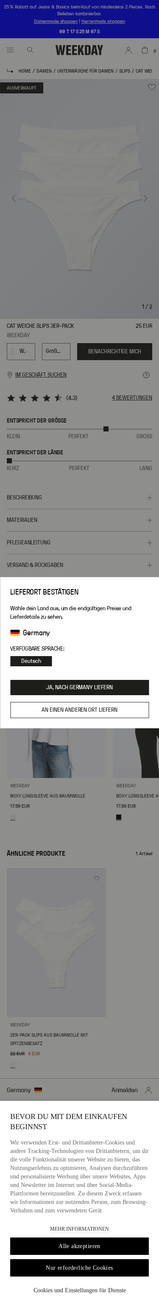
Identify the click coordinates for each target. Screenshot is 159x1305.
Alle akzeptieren (79, 1246)
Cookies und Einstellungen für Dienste (79, 1290)
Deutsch (31, 661)
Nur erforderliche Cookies (79, 1268)
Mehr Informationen (79, 1229)
